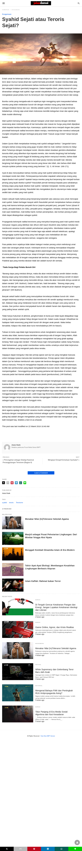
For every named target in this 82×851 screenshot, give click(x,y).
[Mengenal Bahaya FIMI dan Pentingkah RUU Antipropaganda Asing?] (17, 692)
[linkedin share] (48, 849)
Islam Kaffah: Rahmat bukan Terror (43, 581)
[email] (20, 849)
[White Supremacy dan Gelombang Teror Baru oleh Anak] (17, 671)
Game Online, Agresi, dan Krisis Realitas (54, 627)
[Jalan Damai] (41, 3)
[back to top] (77, 842)
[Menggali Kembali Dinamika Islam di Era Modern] (12, 553)
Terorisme (19, 502)
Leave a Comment (41, 473)
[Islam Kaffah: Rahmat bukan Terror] (12, 585)
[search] (78, 3)
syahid (4, 502)
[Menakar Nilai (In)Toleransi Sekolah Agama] (12, 522)
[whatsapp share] (61, 849)
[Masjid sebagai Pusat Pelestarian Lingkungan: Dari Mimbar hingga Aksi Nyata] (12, 538)
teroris (11, 502)
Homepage (5, 9)
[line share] (24, 482)
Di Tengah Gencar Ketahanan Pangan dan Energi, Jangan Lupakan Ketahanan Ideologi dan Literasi (56, 607)
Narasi (37, 599)
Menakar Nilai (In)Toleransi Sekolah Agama (47, 519)
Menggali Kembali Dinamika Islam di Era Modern (50, 550)
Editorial (39, 685)
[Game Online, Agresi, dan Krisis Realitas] (17, 629)
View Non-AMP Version (47, 736)
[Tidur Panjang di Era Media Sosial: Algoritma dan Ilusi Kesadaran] (17, 714)
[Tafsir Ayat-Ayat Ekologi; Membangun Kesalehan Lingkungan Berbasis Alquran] (12, 569)
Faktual (38, 664)
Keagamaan (16, 9)
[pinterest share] (34, 849)
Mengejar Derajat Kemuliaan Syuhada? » (63, 460)
